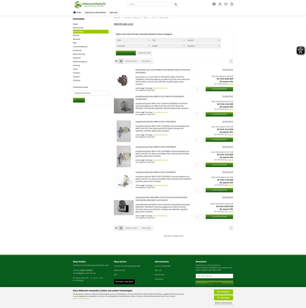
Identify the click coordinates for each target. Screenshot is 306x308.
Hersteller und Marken (95, 12)
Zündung (76, 80)
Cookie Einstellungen (163, 266)
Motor (75, 69)
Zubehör (76, 77)
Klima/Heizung (79, 54)
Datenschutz (159, 275)
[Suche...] (176, 4)
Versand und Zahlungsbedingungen (127, 266)
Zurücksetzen (144, 53)
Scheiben (76, 73)
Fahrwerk (76, 39)
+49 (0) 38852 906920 (83, 270)
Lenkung (76, 65)
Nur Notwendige (223, 298)
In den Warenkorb (219, 89)
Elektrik (76, 35)
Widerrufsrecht (119, 270)
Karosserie (77, 50)
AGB (115, 275)
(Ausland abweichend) (160, 88)
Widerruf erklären (124, 282)
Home (78, 12)
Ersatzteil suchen (125, 53)
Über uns (113, 12)
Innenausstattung (80, 46)
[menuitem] (132, 266)
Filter (75, 43)
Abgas (75, 24)
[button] (214, 4)
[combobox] (132, 61)
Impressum (159, 279)
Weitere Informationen (223, 303)
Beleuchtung (78, 28)
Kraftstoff (76, 58)
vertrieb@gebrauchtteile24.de (84, 273)
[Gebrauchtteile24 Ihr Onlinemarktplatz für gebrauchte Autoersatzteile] (90, 5)
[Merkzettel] (226, 4)
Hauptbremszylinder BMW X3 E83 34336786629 (156, 122)
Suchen (79, 100)
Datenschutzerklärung (81, 298)
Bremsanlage (78, 32)
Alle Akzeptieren (223, 292)
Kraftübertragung (80, 62)
